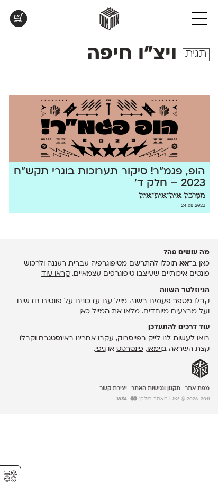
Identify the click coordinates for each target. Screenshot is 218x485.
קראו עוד (55, 273)
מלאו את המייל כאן (109, 311)
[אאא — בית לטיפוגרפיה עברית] (200, 369)
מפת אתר (197, 389)
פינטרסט (129, 349)
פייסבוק (129, 338)
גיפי (100, 349)
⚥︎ (10, 476)
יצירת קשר (113, 389)
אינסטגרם (54, 338)
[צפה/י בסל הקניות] (18, 18)
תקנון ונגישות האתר (155, 389)
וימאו (154, 349)
